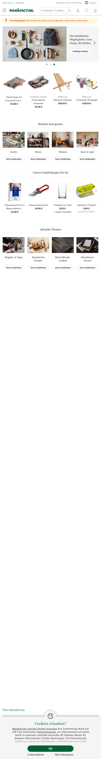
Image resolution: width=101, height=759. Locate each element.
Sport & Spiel (87, 151)
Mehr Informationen (64, 754)
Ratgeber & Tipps (13, 257)
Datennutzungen (46, 731)
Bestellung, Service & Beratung (68, 3)
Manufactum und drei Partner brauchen (34, 728)
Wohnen (63, 151)
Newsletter (19, 3)
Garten (13, 151)
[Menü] (4, 10)
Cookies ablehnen (35, 754)
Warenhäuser (8, 3)
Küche (38, 151)
